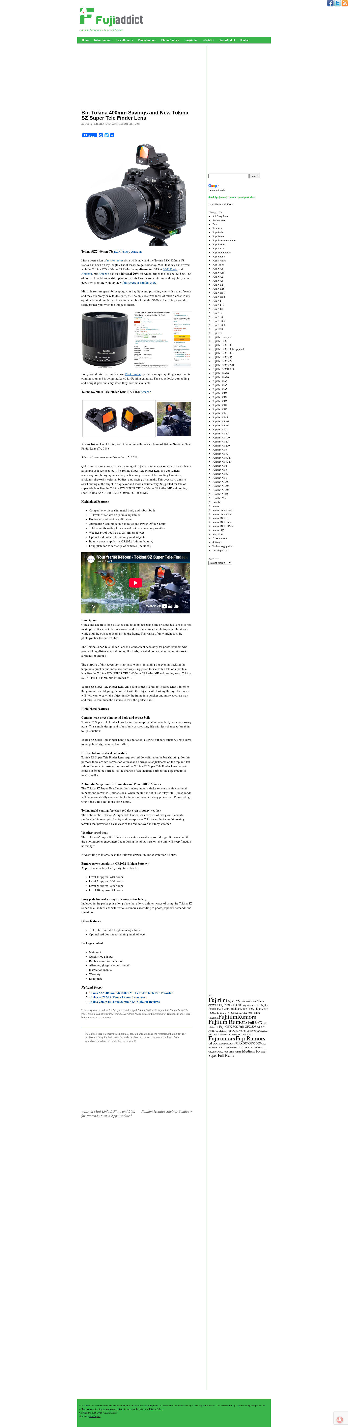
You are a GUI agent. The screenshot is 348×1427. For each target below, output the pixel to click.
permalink (160, 1013)
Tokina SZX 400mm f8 (125, 1013)
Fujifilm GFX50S (230, 1004)
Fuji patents (218, 256)
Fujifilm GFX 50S (222, 361)
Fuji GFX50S (247, 1026)
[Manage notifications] (340, 1420)
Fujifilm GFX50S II (251, 1005)
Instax (215, 506)
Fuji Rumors (250, 1038)
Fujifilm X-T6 (219, 477)
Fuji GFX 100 (235, 1030)
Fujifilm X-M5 (220, 417)
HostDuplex (94, 1416)
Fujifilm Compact (222, 337)
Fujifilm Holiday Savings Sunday (166, 1111)
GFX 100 (229, 1047)
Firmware (217, 228)
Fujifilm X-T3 (219, 449)
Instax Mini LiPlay (222, 526)
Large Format (235, 1051)
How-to (216, 502)
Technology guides (222, 546)
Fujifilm (217, 1000)
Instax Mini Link (221, 522)
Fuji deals (217, 232)
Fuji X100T (218, 325)
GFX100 (238, 1047)
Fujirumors (221, 1038)
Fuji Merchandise (222, 252)
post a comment (103, 1017)
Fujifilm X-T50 (220, 473)
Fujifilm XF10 (220, 494)
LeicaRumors (124, 40)
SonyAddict (191, 40)
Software (217, 542)
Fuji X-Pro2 (218, 296)
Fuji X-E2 (217, 284)
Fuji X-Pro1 (218, 292)
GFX (212, 1042)
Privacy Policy (156, 1409)
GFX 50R (220, 1043)
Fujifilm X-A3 (219, 381)
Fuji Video (218, 264)
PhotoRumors (170, 40)
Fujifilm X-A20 (220, 377)
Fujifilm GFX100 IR (223, 369)
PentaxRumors (147, 40)
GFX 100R (247, 1047)
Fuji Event (218, 236)
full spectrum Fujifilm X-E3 (139, 282)
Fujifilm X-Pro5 (220, 425)
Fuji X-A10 (218, 272)
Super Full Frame (221, 1055)
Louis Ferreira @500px (221, 204)
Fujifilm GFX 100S (222, 353)
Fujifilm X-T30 (220, 453)
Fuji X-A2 (217, 276)
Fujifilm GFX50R (248, 1001)
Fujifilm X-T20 (220, 441)
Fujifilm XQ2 (219, 498)
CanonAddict (227, 40)
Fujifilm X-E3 (219, 393)
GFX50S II (219, 1047)
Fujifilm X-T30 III (221, 461)
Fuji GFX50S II (221, 1030)
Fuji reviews (219, 260)
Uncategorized (220, 550)
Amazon (136, 251)
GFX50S (242, 1043)
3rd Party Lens (116, 1010)
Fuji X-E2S (218, 288)
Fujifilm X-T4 (219, 465)
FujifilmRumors (237, 1016)
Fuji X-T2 (217, 309)
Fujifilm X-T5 (219, 469)
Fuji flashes (218, 244)
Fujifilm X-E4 (219, 397)
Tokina (141, 1010)
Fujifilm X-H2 (219, 409)
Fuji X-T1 (217, 300)
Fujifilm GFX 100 (222, 345)
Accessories (218, 220)
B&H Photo (121, 251)
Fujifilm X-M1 (220, 413)
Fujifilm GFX (219, 341)
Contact (244, 40)
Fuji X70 (217, 333)
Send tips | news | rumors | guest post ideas (231, 197)
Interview (217, 534)
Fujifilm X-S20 (220, 433)
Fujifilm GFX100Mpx (245, 1008)
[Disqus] (136, 1172)
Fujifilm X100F (220, 482)
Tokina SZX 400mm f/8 (100, 1013)
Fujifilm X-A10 (220, 373)
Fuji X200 (218, 329)
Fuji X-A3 (217, 280)
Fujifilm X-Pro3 (220, 421)
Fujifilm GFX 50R (222, 357)
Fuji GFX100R (261, 1030)
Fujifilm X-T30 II (221, 457)
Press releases (219, 538)
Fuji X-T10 (218, 305)
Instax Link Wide (221, 514)
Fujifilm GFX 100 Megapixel (228, 349)
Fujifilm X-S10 (220, 429)
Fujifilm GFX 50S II (223, 365)
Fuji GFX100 (248, 1030)
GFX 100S (223, 1051)
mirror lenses (115, 260)
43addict (208, 40)
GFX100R (257, 1047)
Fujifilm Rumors (228, 1021)
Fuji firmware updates (224, 240)
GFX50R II (230, 1043)
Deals (215, 224)
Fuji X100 (218, 317)
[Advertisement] (136, 77)
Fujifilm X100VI (221, 490)
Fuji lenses (218, 248)
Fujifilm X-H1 (219, 405)
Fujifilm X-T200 (221, 445)
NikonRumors (102, 40)
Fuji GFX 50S (228, 1026)
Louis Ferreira (94, 123)
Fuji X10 (217, 313)
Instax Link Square (222, 510)
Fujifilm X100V (221, 486)
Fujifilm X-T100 (221, 437)
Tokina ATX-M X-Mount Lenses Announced (117, 997)
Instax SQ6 (218, 530)
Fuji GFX (255, 1022)
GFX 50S (254, 1043)
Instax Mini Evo (221, 518)
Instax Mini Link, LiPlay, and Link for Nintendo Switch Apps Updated (108, 1113)
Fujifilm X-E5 (219, 401)
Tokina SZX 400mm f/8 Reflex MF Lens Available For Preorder (131, 993)
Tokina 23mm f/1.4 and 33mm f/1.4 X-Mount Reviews (124, 1001)
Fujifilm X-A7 (219, 389)
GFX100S (213, 1051)
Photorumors (133, 374)
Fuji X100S (218, 321)
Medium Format (254, 1051)
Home (85, 40)
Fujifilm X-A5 (219, 385)
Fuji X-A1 (217, 268)
